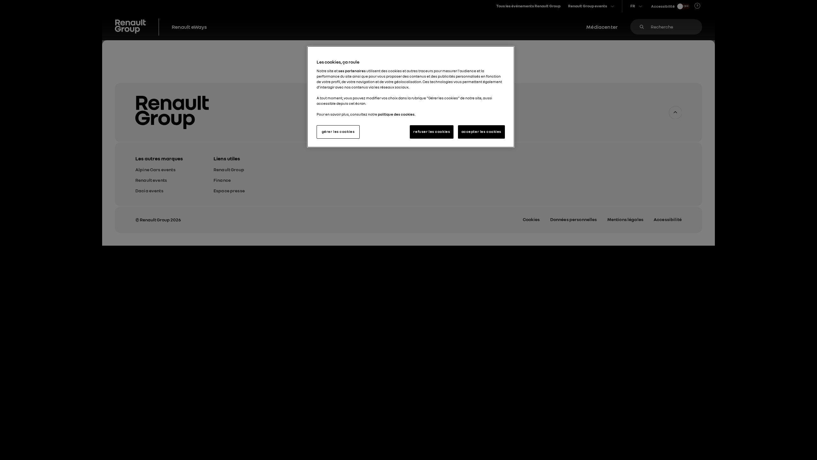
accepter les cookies (481, 131)
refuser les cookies (431, 131)
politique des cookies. (397, 114)
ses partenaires (352, 71)
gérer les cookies (338, 131)
